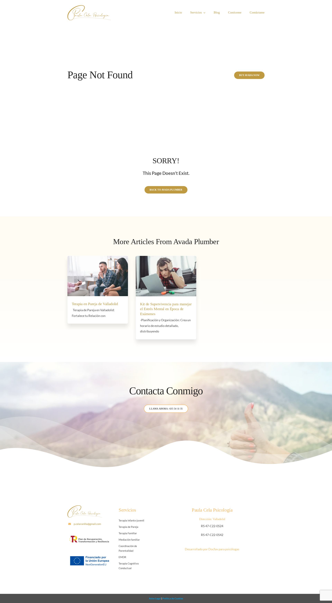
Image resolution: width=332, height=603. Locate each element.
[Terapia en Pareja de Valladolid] (97, 276)
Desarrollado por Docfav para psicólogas (212, 549)
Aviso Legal (155, 598)
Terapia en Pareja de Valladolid (95, 304)
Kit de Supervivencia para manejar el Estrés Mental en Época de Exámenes (165, 309)
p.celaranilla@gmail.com (87, 523)
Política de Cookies (172, 598)
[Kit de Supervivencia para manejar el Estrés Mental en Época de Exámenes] (166, 276)
